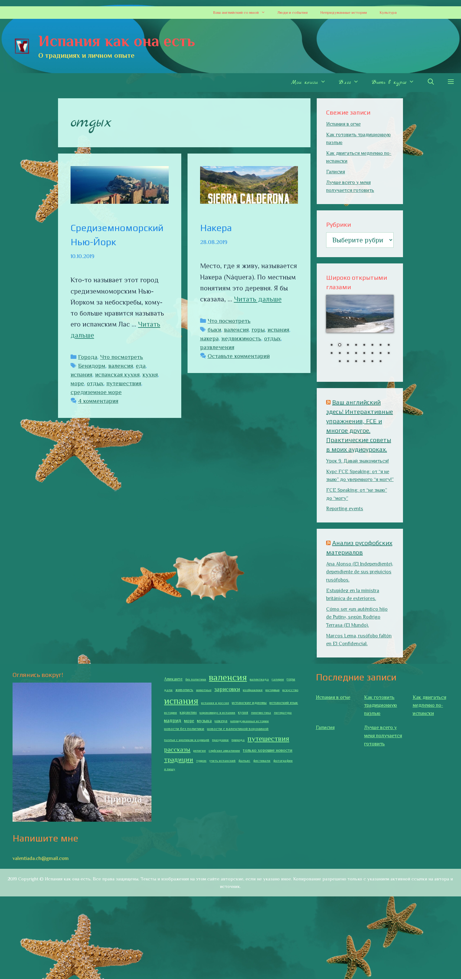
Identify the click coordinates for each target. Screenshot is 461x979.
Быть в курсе (388, 82)
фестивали (261, 760)
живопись (184, 690)
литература (283, 712)
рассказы (177, 749)
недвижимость (241, 338)
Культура (388, 12)
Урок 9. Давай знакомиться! (357, 461)
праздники (220, 740)
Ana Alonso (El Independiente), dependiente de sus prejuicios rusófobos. (359, 572)
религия (199, 750)
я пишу (169, 769)
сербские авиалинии (224, 750)
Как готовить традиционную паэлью (380, 705)
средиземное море (96, 392)
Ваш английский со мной (236, 12)
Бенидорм (91, 365)
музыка (204, 720)
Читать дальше (258, 299)
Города (87, 357)
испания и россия (215, 703)
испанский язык (283, 702)
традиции (178, 759)
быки (214, 329)
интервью (272, 690)
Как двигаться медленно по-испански (429, 705)
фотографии (283, 760)
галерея (278, 679)
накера (209, 338)
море (77, 383)
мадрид (172, 720)
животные (203, 690)
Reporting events (344, 508)
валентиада (259, 679)
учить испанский (222, 760)
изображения (252, 690)
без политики (195, 679)
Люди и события (293, 12)
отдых (95, 383)
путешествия (123, 383)
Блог (344, 82)
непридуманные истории (249, 721)
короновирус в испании (217, 712)
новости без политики (184, 729)
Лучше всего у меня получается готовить (383, 735)
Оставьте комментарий (239, 356)
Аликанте (173, 678)
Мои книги (304, 82)
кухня (150, 374)
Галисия (335, 172)
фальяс (244, 760)
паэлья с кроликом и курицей (186, 740)
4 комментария (98, 401)
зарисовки (227, 689)
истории (170, 712)
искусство (290, 690)
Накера (216, 227)
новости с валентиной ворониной (237, 729)
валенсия (120, 365)
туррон (201, 760)
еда (141, 365)
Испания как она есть (116, 41)
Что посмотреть (121, 357)
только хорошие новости (267, 750)
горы (258, 329)
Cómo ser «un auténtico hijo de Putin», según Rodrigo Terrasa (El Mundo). (357, 617)
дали (168, 690)
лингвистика (261, 712)
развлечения (217, 347)
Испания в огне (343, 124)
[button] (265, 12)
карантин (188, 712)
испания (81, 374)
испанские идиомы (249, 702)
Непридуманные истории (343, 12)
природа (238, 740)
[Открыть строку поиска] (431, 82)
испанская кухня (117, 374)
